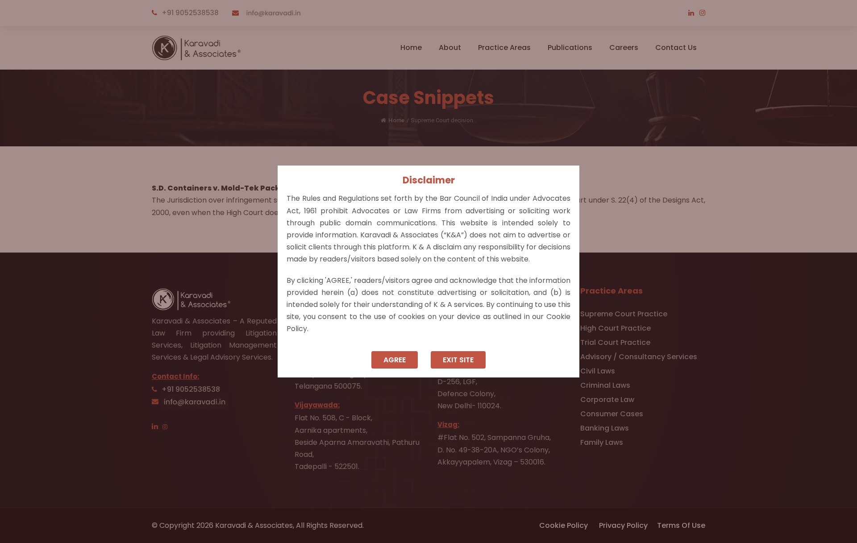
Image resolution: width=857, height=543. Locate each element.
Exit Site (458, 360)
